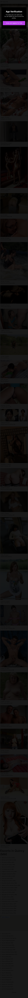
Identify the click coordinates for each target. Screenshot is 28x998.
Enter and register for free (14, 23)
